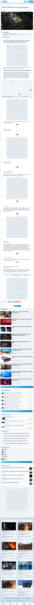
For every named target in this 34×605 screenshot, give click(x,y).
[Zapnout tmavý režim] (27, 1)
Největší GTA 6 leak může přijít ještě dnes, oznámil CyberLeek (8, 537)
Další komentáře (17, 411)
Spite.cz (3, 472)
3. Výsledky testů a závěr (6, 37)
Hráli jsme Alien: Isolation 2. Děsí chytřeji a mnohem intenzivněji (24, 554)
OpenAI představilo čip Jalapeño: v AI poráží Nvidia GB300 (8, 554)
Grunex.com (3, 479)
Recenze (4, 5)
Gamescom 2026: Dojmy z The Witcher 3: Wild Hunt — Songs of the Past (24, 531)
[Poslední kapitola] (31, 275)
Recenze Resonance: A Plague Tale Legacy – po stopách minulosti (9, 595)
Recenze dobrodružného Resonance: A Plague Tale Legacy (25, 556)
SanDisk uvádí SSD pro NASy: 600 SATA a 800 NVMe (21, 342)
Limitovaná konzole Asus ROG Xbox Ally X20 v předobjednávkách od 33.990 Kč (21, 335)
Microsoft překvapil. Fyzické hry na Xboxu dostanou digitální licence (8, 531)
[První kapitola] (3, 275)
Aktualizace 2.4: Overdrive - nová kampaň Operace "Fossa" (24, 573)
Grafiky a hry (8, 5)
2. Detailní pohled (5, 35)
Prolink (13, 5)
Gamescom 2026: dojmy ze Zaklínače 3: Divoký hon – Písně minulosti (13, 467)
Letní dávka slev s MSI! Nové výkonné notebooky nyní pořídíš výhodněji (22, 350)
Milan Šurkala (14, 315)
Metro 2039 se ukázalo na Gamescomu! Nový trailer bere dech (12, 478)
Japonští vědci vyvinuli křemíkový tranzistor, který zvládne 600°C (8, 551)
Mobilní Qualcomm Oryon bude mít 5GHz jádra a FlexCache (22, 320)
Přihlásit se (31, 1)
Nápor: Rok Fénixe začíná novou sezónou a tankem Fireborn (24, 571)
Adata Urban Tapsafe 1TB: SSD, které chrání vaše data (22, 357)
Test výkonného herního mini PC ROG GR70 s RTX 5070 (8, 556)
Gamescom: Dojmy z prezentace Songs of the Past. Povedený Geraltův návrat (15, 471)
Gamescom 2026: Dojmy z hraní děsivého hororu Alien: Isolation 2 (24, 534)
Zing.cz (3, 468)
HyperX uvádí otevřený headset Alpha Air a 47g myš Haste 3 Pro (22, 380)
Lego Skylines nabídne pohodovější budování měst (10, 482)
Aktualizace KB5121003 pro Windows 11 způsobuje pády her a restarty (22, 372)
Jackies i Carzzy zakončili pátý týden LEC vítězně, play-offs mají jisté (8, 571)
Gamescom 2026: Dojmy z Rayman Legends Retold (24, 537)
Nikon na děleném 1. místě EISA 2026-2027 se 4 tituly (25, 589)
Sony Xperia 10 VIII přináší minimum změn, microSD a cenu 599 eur (24, 592)
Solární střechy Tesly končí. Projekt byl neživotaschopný (20, 312)
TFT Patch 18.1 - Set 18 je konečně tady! (7, 574)
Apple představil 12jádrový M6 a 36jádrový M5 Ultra (21, 327)
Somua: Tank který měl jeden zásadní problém (25, 575)
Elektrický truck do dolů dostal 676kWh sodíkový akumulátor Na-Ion (22, 365)
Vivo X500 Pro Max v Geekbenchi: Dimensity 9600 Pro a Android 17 (24, 595)
